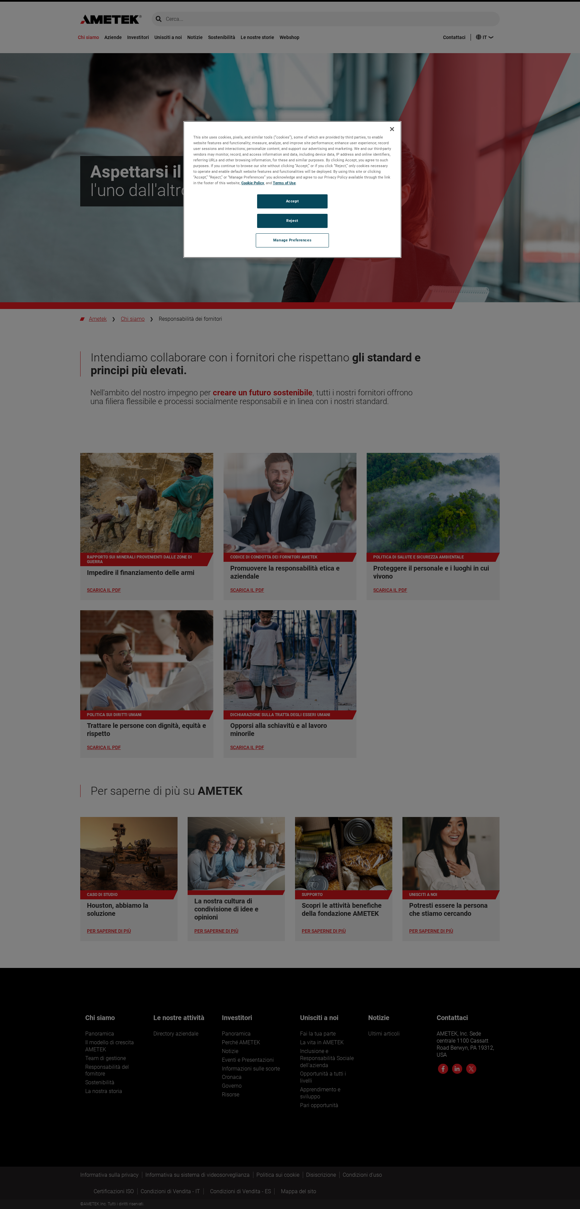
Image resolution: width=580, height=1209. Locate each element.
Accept (292, 201)
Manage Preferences (292, 240)
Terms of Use (284, 183)
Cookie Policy (252, 183)
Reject (292, 220)
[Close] (392, 129)
